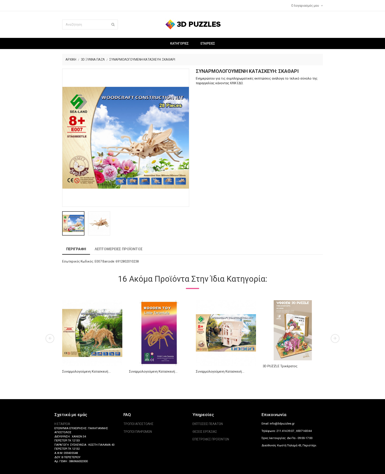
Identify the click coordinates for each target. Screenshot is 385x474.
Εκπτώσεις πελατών (207, 424)
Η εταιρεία (62, 424)
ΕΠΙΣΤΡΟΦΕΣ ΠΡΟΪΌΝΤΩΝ (210, 439)
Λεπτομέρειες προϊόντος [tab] (119, 249)
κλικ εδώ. (237, 83)
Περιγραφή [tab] (76, 249)
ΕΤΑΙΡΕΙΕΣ (208, 43)
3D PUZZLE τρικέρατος (280, 366)
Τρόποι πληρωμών (137, 431)
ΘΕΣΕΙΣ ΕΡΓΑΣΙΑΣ (204, 431)
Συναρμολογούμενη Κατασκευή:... (86, 371)
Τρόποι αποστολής (138, 424)
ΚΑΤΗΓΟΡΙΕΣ (179, 43)
